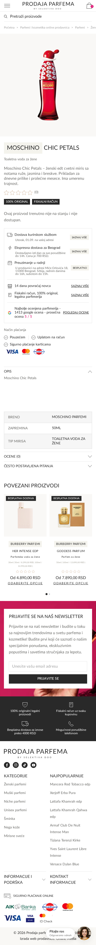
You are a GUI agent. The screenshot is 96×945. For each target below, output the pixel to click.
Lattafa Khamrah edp (66, 801)
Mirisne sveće (14, 836)
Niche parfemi (14, 801)
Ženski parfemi (15, 784)
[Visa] (12, 918)
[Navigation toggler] (7, 5)
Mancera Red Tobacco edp (70, 784)
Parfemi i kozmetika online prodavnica (44, 27)
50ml (56, 428)
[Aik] (20, 907)
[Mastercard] (67, 907)
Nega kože (12, 827)
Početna (9, 27)
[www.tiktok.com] (25, 765)
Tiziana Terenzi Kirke (65, 840)
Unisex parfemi (15, 810)
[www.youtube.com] (33, 765)
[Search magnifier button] (5, 16)
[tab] (47, 594)
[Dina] (49, 907)
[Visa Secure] (30, 918)
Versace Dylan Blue (64, 864)
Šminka (9, 819)
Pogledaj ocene (76, 312)
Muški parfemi (15, 793)
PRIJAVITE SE (48, 678)
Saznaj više (79, 237)
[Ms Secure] (46, 918)
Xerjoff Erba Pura (63, 793)
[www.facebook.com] (7, 765)
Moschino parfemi (69, 417)
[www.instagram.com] (16, 765)
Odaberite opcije (25, 583)
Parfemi (80, 27)
